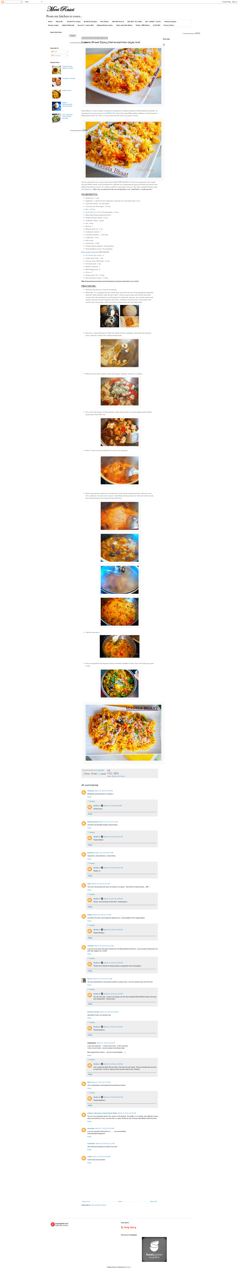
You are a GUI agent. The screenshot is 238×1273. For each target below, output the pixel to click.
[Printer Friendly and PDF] (94, 774)
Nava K (90, 979)
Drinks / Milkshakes (143, 25)
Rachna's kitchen (93, 1012)
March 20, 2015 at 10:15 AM (104, 946)
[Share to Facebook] (115, 773)
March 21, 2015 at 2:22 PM (106, 1043)
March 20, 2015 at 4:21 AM (101, 884)
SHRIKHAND (111, 113)
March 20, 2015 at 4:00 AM (104, 853)
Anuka (89, 1156)
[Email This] (108, 773)
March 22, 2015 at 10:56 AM (113, 1064)
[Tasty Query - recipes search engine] (128, 1229)
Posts (55, 52)
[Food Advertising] (164, 45)
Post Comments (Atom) (98, 1205)
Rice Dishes (104, 21)
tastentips (90, 1128)
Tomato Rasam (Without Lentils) (67, 67)
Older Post (153, 1201)
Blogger (128, 1267)
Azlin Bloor (91, 1143)
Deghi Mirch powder (93, 212)
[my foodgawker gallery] (154, 1261)
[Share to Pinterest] (117, 773)
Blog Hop (114, 776)
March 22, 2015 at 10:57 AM (113, 837)
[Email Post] (108, 770)
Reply (89, 797)
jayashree (90, 853)
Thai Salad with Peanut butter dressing (67, 116)
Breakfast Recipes (90, 21)
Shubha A (96, 806)
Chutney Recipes (170, 21)
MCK (89, 1082)
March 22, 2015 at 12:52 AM (101, 1082)
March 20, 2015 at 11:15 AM (102, 979)
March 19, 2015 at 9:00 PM (104, 791)
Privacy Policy (169, 25)
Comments (57, 55)
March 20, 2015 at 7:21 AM (102, 915)
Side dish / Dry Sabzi (134, 21)
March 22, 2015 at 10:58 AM (113, 899)
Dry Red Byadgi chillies (94, 255)
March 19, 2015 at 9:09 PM (113, 806)
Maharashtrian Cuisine (105, 25)
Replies (92, 801)
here (90, 189)
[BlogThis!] (110, 773)
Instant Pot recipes (74, 21)
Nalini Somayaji (92, 822)
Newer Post (86, 1201)
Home (50, 21)
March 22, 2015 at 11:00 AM (113, 1027)
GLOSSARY (156, 25)
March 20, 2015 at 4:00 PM (109, 1012)
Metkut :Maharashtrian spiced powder (67, 104)
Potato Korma (66, 90)
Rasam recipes (53, 25)
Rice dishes (121, 776)
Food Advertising (75, 42)
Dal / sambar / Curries (153, 21)
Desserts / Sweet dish (86, 25)
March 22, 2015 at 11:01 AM (113, 994)
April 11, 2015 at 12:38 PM (101, 1156)
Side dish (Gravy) (118, 21)
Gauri (89, 884)
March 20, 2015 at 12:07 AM (108, 822)
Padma (89, 915)
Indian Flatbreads (68, 25)
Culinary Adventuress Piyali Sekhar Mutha (102, 1113)
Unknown (90, 791)
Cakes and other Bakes (124, 25)
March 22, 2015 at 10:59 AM (113, 963)
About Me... (60, 21)
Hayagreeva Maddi (68, 78)
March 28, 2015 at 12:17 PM (105, 1143)
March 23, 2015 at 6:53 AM (127, 1113)
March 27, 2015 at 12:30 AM (104, 1128)
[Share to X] (113, 773)
